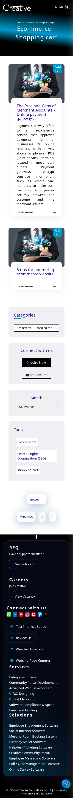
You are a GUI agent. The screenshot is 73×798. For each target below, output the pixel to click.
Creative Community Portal (29, 753)
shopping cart (27, 470)
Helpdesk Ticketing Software (30, 747)
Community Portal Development (33, 682)
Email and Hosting (23, 710)
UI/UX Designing (21, 693)
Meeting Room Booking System (33, 736)
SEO (38, 793)
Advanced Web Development (31, 688)
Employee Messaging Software (32, 758)
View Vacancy (25, 596)
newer (36, 499)
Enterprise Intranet (23, 677)
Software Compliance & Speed (31, 705)
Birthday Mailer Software (27, 742)
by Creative (46, 793)
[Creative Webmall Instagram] (27, 615)
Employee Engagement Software (33, 725)
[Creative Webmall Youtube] (21, 615)
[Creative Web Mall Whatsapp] (9, 615)
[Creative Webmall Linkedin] (15, 615)
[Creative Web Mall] (17, 8)
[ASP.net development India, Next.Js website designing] (36, 538)
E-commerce (26, 442)
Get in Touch (24, 564)
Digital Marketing (22, 699)
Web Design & (28, 793)
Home (20, 22)
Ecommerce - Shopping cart (36, 22)
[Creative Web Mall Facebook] (40, 615)
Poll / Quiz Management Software (34, 764)
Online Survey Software (26, 769)
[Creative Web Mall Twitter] (46, 615)
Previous (26, 517)
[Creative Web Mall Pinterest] (33, 614)
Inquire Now (36, 362)
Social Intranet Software (27, 731)
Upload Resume (36, 375)
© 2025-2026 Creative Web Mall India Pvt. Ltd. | (30, 790)
